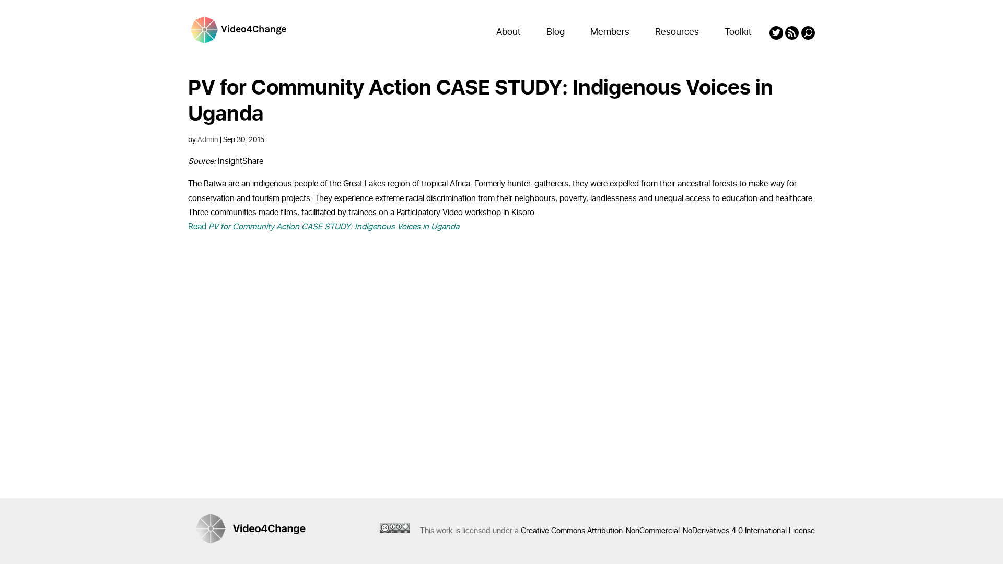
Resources (677, 32)
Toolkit (738, 32)
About (508, 32)
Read (323, 226)
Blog (555, 32)
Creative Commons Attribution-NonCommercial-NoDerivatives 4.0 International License (668, 531)
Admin (207, 139)
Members (609, 32)
